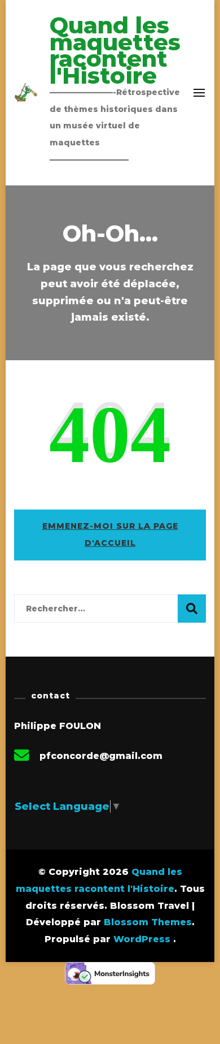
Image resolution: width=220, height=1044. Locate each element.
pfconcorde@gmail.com (100, 755)
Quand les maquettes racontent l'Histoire (115, 50)
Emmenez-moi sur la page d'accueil (110, 534)
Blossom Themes (148, 922)
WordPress (141, 939)
